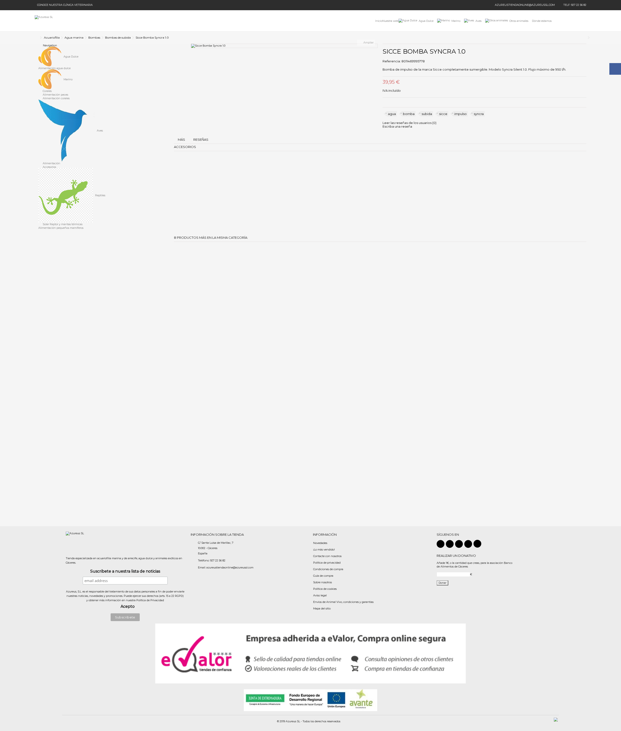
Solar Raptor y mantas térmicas (62, 224)
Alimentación (51, 163)
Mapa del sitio (322, 608)
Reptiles (99, 195)
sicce (443, 114)
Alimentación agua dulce (54, 68)
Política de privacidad (327, 562)
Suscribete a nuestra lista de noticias (125, 571)
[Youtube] (468, 544)
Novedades (320, 543)
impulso (460, 114)
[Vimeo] (477, 544)
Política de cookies (325, 589)
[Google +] (459, 544)
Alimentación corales (56, 98)
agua (392, 114)
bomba (409, 114)
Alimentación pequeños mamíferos (60, 228)
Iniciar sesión (561, 20)
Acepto (128, 607)
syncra (479, 114)
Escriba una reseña (397, 126)
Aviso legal (320, 595)
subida (427, 114)
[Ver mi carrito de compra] (581, 21)
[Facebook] (440, 544)
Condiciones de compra (328, 569)
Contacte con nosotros (327, 556)
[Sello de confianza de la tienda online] (310, 653)
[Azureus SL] (44, 20)
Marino (68, 79)
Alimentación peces (55, 94)
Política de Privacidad (150, 600)
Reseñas (200, 139)
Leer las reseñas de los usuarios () (409, 123)
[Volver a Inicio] (36, 38)
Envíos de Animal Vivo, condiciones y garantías (343, 602)
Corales (47, 91)
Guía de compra (323, 575)
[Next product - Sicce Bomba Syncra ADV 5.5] (585, 38)
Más (181, 139)
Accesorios (49, 167)
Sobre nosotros (322, 582)
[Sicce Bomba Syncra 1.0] (284, 46)
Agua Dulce (70, 56)
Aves (99, 130)
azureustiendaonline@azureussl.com (525, 5)
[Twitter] (450, 544)
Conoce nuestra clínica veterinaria (65, 5)
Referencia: (392, 61)
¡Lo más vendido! (324, 549)
